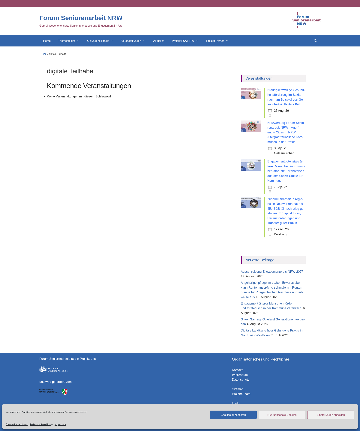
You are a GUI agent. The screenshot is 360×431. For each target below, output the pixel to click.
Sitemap (237, 389)
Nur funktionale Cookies (282, 414)
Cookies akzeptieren (233, 414)
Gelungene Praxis (98, 40)
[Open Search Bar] (315, 40)
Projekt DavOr (215, 40)
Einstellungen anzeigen (331, 414)
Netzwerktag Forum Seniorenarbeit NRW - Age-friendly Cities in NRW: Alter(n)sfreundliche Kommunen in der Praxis (286, 132)
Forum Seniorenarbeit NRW (80, 17)
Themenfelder (66, 40)
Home (47, 40)
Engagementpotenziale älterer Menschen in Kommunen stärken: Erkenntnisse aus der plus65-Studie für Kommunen (286, 171)
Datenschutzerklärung (17, 424)
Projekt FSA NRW (183, 40)
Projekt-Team (241, 394)
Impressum (60, 424)
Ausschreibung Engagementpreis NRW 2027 (272, 271)
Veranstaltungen (131, 40)
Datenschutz (241, 379)
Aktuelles (158, 40)
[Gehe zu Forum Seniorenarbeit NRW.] (44, 53)
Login (235, 403)
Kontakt (237, 370)
